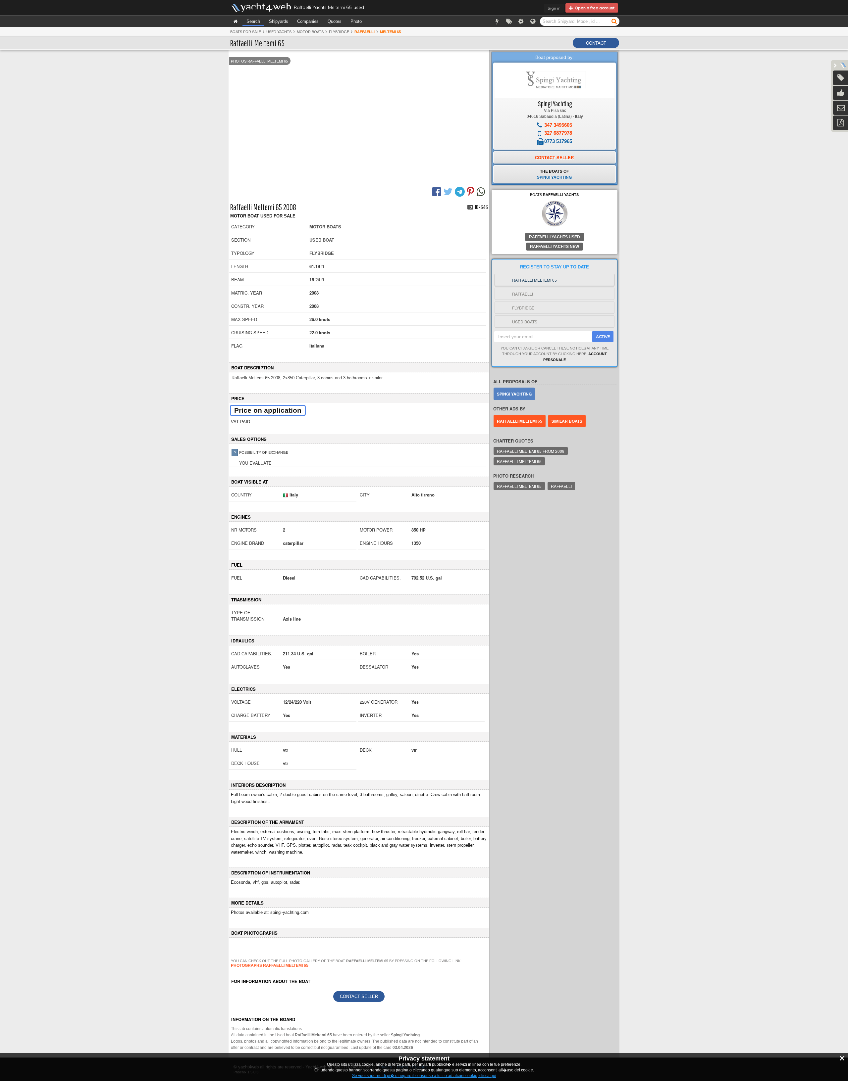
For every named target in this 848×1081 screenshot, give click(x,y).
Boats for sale (245, 32)
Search (253, 21)
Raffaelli (561, 486)
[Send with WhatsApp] (481, 191)
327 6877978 (558, 133)
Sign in (554, 8)
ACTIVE (603, 336)
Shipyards (278, 21)
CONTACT (596, 43)
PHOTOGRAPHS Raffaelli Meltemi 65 (269, 965)
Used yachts (279, 32)
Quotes (335, 21)
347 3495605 (558, 125)
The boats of (554, 174)
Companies (308, 21)
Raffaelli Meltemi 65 (519, 421)
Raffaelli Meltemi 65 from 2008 (530, 451)
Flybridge (339, 32)
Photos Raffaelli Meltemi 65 (259, 61)
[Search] (614, 21)
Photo (356, 21)
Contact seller (359, 996)
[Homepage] (235, 21)
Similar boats (567, 421)
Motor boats (310, 32)
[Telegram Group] (460, 191)
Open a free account (593, 7)
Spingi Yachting (555, 103)
